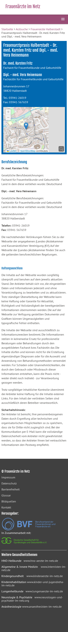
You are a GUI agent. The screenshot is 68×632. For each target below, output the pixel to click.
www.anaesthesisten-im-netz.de (42, 606)
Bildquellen (8, 501)
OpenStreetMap (28, 150)
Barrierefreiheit (10, 489)
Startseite (7, 29)
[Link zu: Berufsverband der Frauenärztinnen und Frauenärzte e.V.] (28, 529)
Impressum (8, 477)
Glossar (6, 495)
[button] (26, 126)
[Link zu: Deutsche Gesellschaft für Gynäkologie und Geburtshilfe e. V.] (24, 544)
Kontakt (6, 507)
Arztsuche (22, 29)
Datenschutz (9, 483)
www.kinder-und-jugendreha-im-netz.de (32, 583)
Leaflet (12, 150)
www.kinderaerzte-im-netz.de (44, 576)
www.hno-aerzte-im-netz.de (41, 560)
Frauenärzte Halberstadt (45, 29)
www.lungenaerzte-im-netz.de (44, 591)
